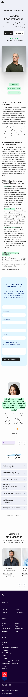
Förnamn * (5, 304)
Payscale (7, 258)
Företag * (5, 327)
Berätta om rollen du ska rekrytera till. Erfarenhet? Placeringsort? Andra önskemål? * (12, 344)
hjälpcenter (18, 515)
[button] (25, 2)
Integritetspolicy (5, 690)
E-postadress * (7, 319)
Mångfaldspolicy (14, 690)
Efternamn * (6, 311)
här (20, 269)
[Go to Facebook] (3, 685)
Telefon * (5, 334)
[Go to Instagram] (6, 685)
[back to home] (3, 594)
